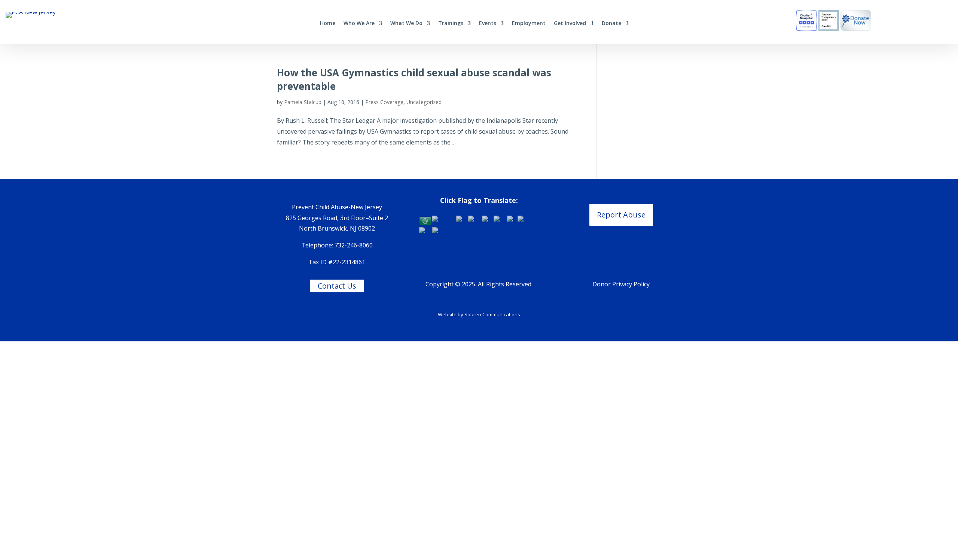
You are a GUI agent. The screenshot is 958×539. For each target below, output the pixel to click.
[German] (500, 220)
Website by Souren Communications (479, 314)
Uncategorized (424, 102)
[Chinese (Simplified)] (444, 220)
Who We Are (359, 24)
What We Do (406, 24)
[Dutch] (462, 220)
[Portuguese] (524, 220)
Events (487, 24)
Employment (529, 24)
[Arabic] (425, 220)
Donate (611, 24)
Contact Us (337, 286)
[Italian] (512, 220)
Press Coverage (384, 102)
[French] (488, 220)
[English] (475, 220)
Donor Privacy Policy (621, 284)
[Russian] (425, 232)
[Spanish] (438, 232)
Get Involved (570, 24)
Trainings (450, 24)
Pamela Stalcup (302, 102)
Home (327, 24)
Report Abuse (621, 215)
